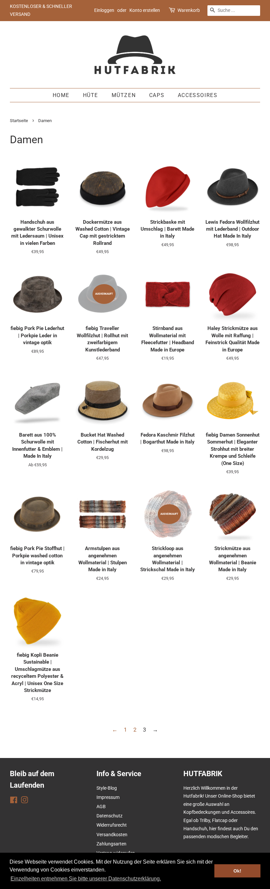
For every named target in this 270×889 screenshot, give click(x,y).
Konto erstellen (144, 10)
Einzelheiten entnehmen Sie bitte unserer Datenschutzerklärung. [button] (86, 878)
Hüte (90, 95)
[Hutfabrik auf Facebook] (13, 801)
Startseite (19, 120)
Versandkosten (111, 835)
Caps (156, 95)
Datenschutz (109, 816)
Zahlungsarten (111, 844)
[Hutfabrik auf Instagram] (24, 801)
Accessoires (198, 95)
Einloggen (104, 10)
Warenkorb (188, 10)
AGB (101, 806)
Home (61, 95)
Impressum (108, 797)
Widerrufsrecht (111, 825)
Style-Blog (106, 788)
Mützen (124, 95)
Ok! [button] (237, 870)
